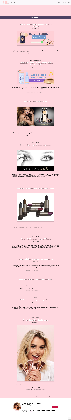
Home (31, 60)
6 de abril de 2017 (36, 322)
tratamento (38, 53)
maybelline (30, 310)
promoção (33, 229)
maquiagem (34, 53)
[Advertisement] (35, 10)
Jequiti (30, 135)
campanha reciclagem (29, 270)
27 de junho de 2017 (36, 147)
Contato (69, 2)
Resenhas (39, 60)
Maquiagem (35, 60)
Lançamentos (37, 142)
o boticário (37, 270)
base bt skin (27, 53)
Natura (30, 229)
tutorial (38, 290)
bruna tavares (31, 53)
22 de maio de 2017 (36, 261)
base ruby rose (36, 92)
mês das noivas (31, 290)
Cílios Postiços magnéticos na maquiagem (35, 145)
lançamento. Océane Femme (32, 389)
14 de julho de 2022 (36, 28)
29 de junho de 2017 (36, 103)
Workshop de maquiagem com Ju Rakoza (35, 300)
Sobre (59, 2)
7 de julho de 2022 (36, 67)
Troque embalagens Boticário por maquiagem (35, 259)
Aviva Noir (27, 135)
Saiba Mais (31, 411)
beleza (27, 389)
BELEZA (33, 142)
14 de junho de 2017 (36, 190)
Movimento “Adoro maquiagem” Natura (35, 239)
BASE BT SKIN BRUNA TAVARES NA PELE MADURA (35, 25)
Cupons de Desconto (64, 2)
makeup (37, 389)
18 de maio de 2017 (36, 281)
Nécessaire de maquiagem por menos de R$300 (35, 188)
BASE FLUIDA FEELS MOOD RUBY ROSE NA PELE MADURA (35, 64)
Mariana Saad (43, 389)
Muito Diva (17, 417)
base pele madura (31, 92)
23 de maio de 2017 (36, 241)
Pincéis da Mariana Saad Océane (35, 320)
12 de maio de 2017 (36, 302)
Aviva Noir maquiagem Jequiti (35, 101)
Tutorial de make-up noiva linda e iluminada (35, 279)
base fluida (27, 92)
